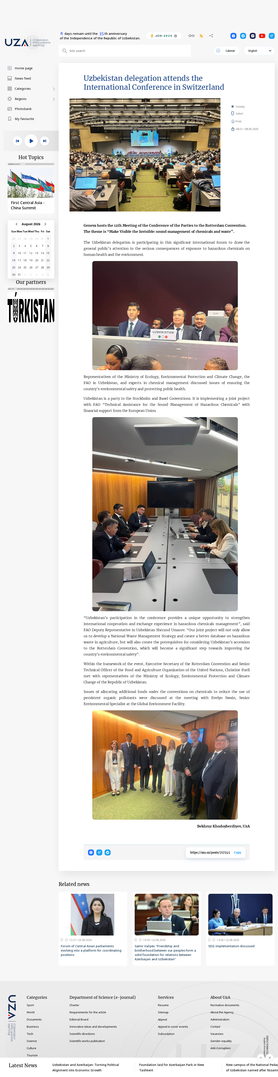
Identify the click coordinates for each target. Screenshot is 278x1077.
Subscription (166, 1034)
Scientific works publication (87, 1041)
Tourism (32, 1055)
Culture (31, 1048)
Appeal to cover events (173, 1027)
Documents (34, 1019)
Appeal (162, 1019)
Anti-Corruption (220, 1048)
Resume (163, 1005)
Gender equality (221, 1041)
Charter (74, 1005)
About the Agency (222, 1012)
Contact (215, 1027)
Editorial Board (79, 1019)
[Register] (62, 939)
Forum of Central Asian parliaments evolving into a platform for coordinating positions (91, 950)
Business (33, 1027)
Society (240, 106)
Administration (219, 1019)
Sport (30, 1005)
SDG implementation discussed (231, 946)
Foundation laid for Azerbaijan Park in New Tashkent (171, 1067)
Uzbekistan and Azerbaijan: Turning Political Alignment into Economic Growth (85, 1067)
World (31, 1012)
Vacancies (216, 1034)
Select (244, 113)
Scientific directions (82, 1034)
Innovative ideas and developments (93, 1027)
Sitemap (163, 1012)
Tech (30, 1034)
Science (32, 1041)
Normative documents (224, 1005)
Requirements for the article (88, 1012)
